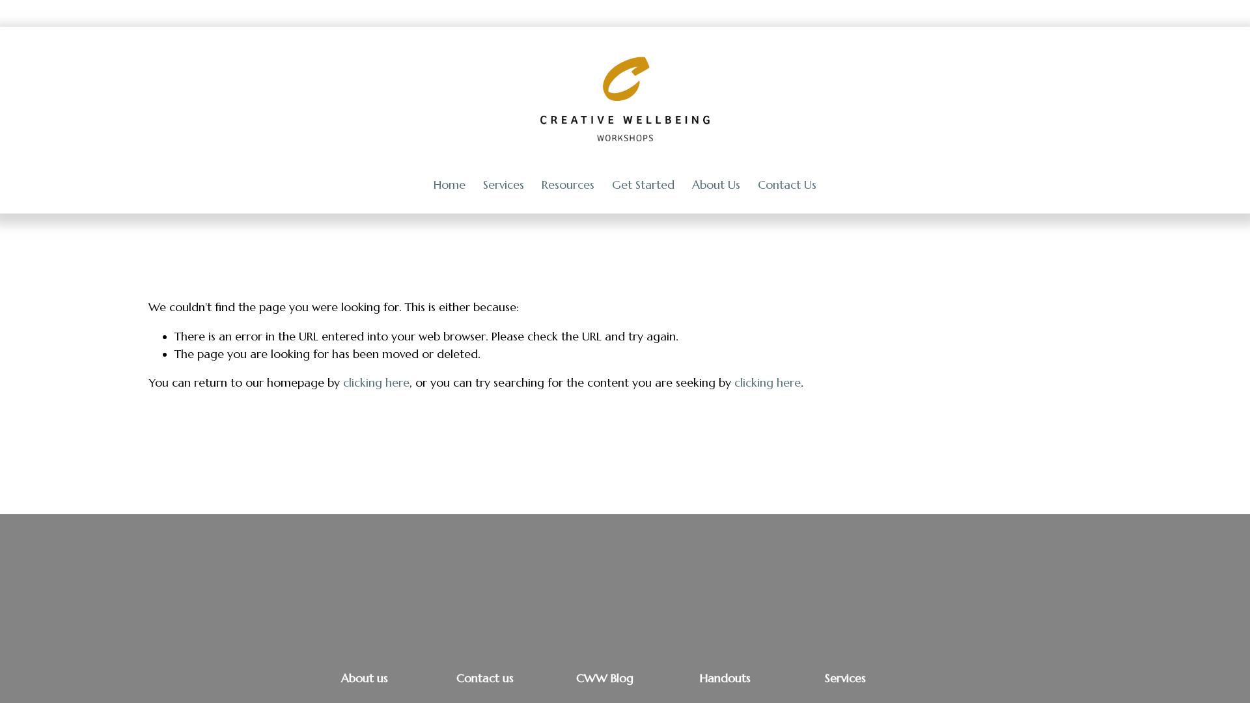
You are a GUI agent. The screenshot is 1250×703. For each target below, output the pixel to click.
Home (449, 185)
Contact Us (787, 185)
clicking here (376, 383)
